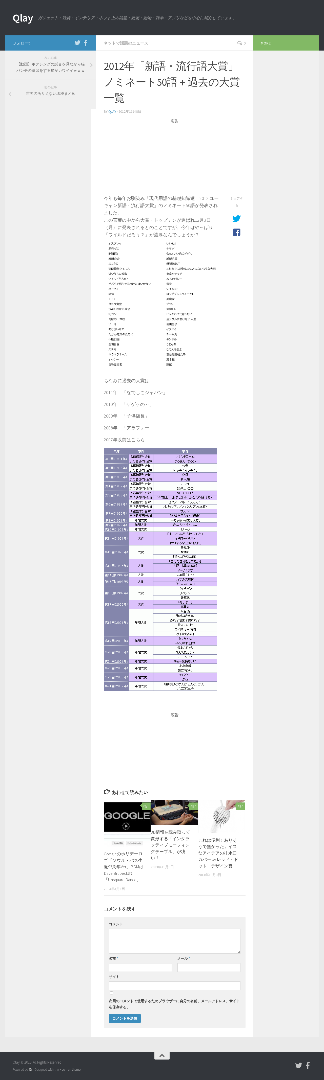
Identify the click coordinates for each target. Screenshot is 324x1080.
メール (183, 958)
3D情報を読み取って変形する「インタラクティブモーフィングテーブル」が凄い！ (170, 845)
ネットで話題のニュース (126, 42)
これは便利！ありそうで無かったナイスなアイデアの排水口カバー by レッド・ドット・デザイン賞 (218, 853)
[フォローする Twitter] (77, 43)
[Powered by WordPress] (30, 1069)
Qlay (23, 17)
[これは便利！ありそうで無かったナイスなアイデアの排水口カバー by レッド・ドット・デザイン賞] (221, 816)
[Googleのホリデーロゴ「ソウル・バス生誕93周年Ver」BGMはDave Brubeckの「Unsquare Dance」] (127, 823)
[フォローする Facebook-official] (86, 43)
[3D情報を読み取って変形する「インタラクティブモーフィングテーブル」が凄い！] (174, 812)
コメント (116, 924)
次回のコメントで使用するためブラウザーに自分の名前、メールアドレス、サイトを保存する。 (174, 1004)
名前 (113, 958)
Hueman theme (69, 1069)
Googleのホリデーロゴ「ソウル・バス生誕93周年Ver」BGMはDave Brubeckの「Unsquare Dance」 (124, 866)
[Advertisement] (175, 159)
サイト (114, 976)
